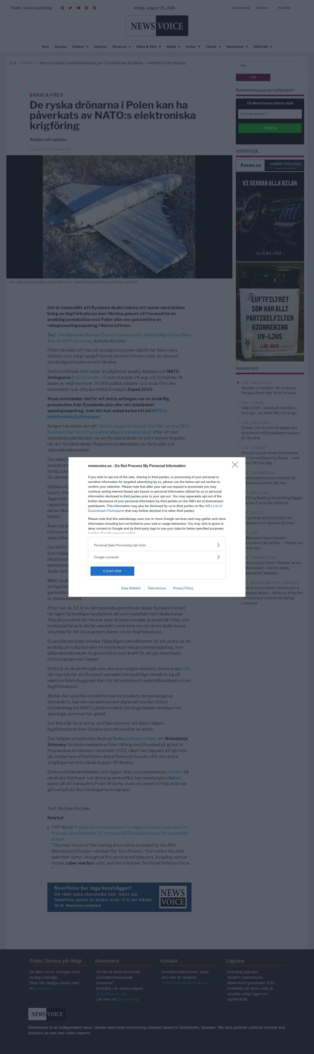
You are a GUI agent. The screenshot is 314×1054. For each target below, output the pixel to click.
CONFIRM (112, 571)
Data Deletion (131, 588)
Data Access (157, 588)
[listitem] (157, 545)
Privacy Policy (183, 588)
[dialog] (157, 527)
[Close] (236, 466)
